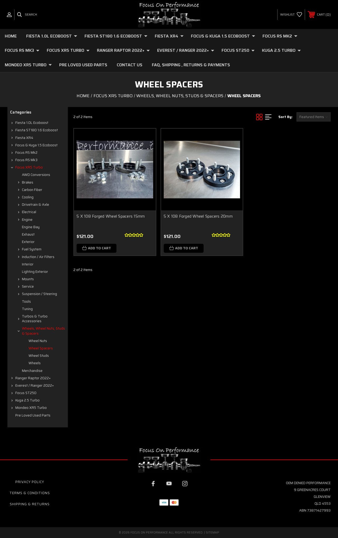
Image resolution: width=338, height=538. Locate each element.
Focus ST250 (235, 50)
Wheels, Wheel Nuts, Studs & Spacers (43, 331)
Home (11, 36)
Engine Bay (31, 227)
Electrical (29, 212)
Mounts (28, 279)
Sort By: (285, 117)
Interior (28, 264)
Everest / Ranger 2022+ (183, 50)
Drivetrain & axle (35, 204)
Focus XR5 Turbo (65, 50)
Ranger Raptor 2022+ (120, 50)
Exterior (28, 242)
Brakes (27, 182)
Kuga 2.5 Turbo (278, 50)
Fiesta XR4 (166, 36)
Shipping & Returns (30, 504)
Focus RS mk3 (19, 50)
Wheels (35, 363)
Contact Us (129, 65)
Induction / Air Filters (38, 257)
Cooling (28, 197)
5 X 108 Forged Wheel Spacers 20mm (198, 216)
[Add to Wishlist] (145, 152)
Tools (26, 301)
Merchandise (32, 370)
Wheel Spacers (41, 348)
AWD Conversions (36, 174)
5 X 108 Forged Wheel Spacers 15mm (111, 216)
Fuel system (31, 249)
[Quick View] (145, 139)
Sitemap (212, 532)
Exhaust (28, 234)
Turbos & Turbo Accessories (35, 319)
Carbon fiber (32, 190)
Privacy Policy (29, 482)
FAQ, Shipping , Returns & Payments (191, 65)
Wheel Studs (39, 355)
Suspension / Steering (39, 294)
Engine (27, 219)
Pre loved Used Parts (83, 65)
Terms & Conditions (30, 493)
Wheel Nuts (38, 341)
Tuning (27, 309)
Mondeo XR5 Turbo (25, 65)
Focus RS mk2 (277, 36)
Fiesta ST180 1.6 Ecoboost (113, 36)
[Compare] (145, 164)
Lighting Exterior (35, 271)
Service (28, 286)
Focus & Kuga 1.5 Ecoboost (220, 36)
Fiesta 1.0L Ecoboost (49, 36)
